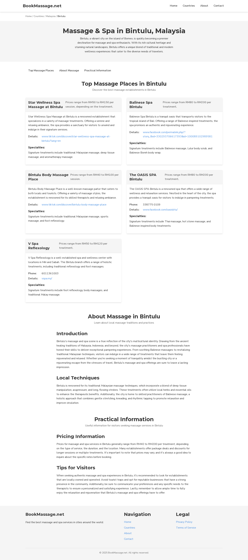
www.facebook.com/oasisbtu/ (160, 210)
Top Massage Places (41, 70)
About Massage (69, 70)
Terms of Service (186, 528)
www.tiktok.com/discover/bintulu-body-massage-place (74, 204)
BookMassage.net (42, 5)
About (204, 6)
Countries (189, 6)
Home (173, 6)
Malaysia (51, 16)
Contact (219, 6)
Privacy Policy (184, 522)
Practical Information (97, 70)
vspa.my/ (47, 278)
